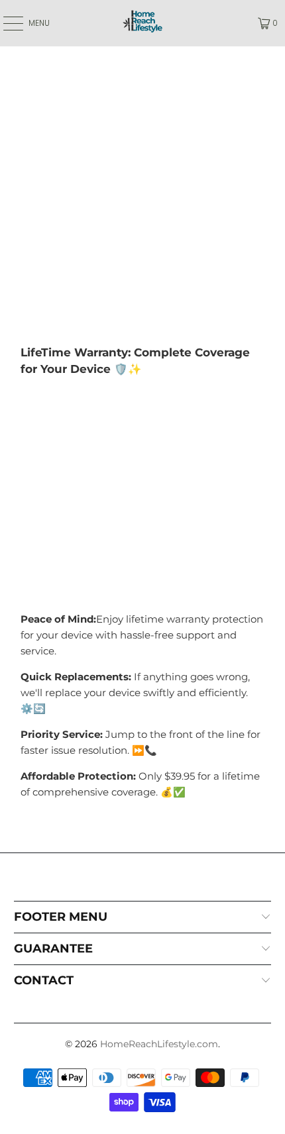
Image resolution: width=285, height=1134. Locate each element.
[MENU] (6, 23)
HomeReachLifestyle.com (159, 1044)
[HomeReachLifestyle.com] (143, 23)
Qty (29, 423)
